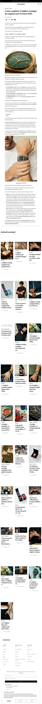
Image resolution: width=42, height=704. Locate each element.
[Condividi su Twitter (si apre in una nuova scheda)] (12, 19)
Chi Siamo (5, 649)
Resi (28, 651)
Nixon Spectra (23, 87)
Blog (4, 656)
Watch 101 (7, 329)
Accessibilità (17, 665)
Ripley (21, 210)
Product (10, 8)
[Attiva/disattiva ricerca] (38, 4)
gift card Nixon (11, 46)
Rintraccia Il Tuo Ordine (31, 654)
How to (6, 8)
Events (30, 464)
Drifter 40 (15, 195)
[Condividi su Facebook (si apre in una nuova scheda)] (9, 19)
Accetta (20, 700)
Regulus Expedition (28, 210)
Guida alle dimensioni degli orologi (20, 660)
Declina (31, 700)
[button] (1, 4)
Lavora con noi (5, 661)
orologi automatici (22, 132)
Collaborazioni (5, 659)
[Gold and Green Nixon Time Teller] (21, 61)
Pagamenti (29, 659)
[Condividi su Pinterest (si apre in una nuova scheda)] (6, 19)
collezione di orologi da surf (29, 202)
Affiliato (4, 664)
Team (4, 654)
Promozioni (29, 656)
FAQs (16, 654)
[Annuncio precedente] (1, 1)
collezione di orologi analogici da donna (13, 217)
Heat (27, 211)
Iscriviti (21, 681)
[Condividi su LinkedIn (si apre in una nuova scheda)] (14, 19)
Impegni (4, 651)
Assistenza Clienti (18, 649)
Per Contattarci (18, 662)
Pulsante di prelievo (31, 661)
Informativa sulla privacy (8, 697)
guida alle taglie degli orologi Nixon (11, 223)
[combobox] (6, 678)
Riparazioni (17, 651)
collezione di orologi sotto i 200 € (27, 96)
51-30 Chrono (15, 90)
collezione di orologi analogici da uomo (25, 216)
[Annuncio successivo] (41, 1)
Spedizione (29, 649)
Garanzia (16, 656)
